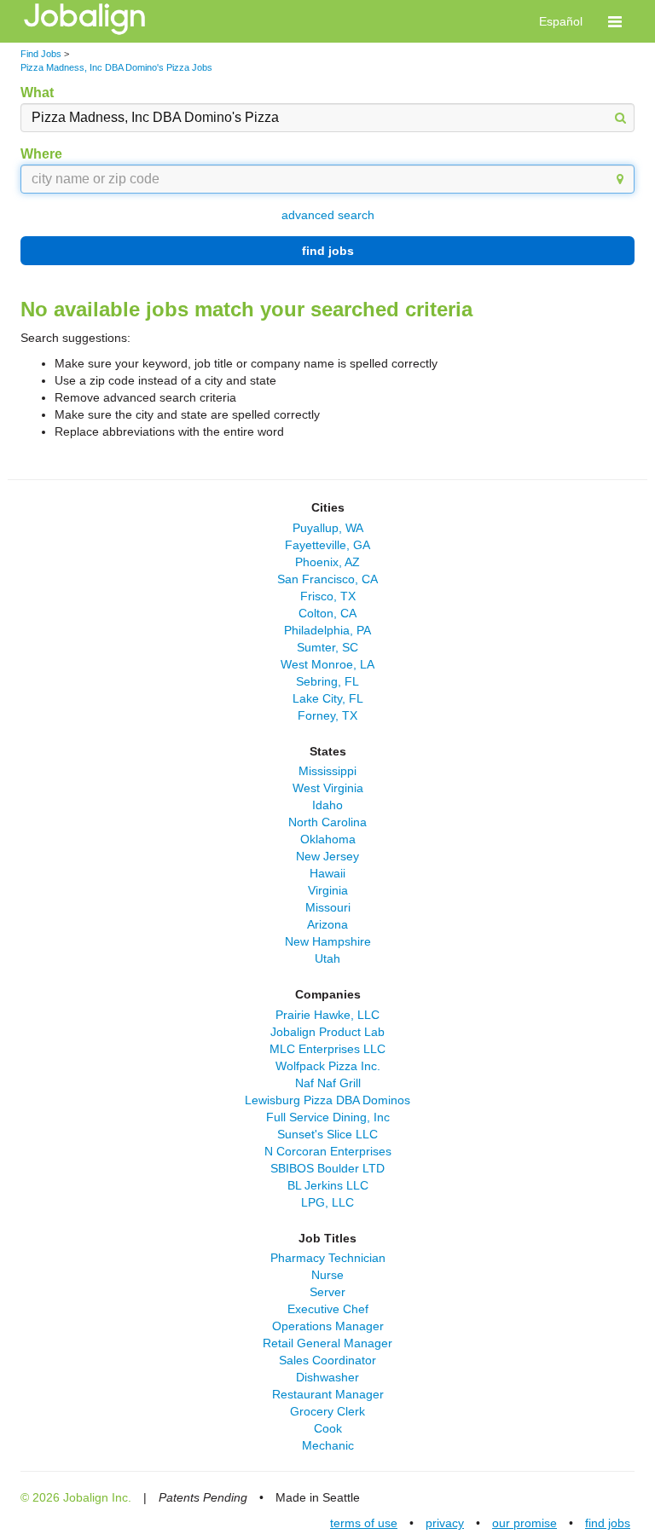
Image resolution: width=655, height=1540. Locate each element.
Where (41, 154)
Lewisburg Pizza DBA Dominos (327, 1100)
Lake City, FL (328, 698)
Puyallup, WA (328, 528)
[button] (615, 21)
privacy (445, 1523)
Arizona (327, 924)
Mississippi (327, 771)
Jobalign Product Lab (327, 1032)
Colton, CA (327, 613)
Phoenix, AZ (327, 562)
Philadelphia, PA (327, 630)
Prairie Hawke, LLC (327, 1015)
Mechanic (328, 1445)
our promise (524, 1523)
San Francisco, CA (327, 579)
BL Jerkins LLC (327, 1185)
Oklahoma (328, 839)
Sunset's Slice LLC (327, 1134)
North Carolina (327, 822)
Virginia (328, 890)
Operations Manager (328, 1326)
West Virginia (328, 788)
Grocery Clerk (327, 1411)
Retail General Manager (327, 1343)
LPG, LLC (327, 1202)
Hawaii (327, 873)
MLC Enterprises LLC (327, 1049)
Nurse (327, 1275)
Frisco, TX (328, 596)
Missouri (328, 907)
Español (561, 21)
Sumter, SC (327, 647)
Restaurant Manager (328, 1394)
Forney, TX (327, 715)
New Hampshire (328, 941)
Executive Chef (327, 1309)
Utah (327, 958)
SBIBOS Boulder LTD (327, 1168)
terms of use (363, 1523)
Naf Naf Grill (328, 1083)
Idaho (327, 805)
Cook (328, 1428)
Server (327, 1292)
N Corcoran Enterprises (327, 1151)
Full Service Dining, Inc (328, 1117)
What (37, 92)
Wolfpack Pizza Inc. (327, 1066)
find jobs (328, 251)
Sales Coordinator (327, 1360)
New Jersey (327, 856)
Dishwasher (327, 1377)
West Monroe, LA (327, 664)
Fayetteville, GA (327, 545)
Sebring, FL (327, 681)
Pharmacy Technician (327, 1258)
